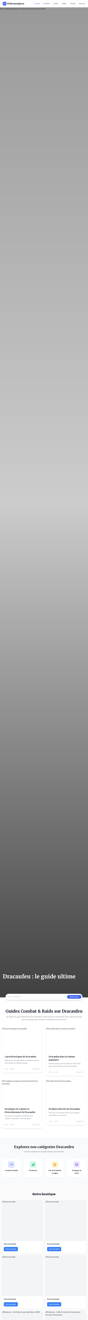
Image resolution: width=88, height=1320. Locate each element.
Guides (56, 4)
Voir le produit (11, 1249)
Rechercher (74, 997)
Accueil (37, 4)
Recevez (82, 4)
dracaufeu (30, 1019)
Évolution (46, 4)
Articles (73, 4)
